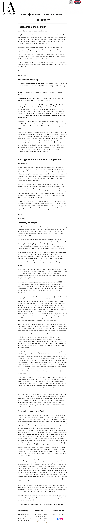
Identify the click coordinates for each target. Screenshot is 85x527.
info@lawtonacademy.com (25, 522)
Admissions (35, 14)
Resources (57, 14)
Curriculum (47, 14)
